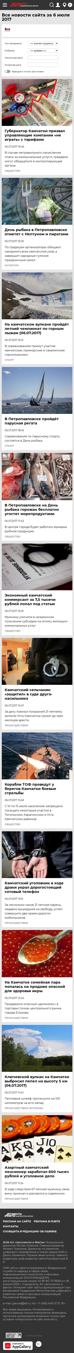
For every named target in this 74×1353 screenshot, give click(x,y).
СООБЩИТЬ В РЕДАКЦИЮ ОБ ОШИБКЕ (30, 1231)
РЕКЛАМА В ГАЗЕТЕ (47, 1221)
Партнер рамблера (33, 1336)
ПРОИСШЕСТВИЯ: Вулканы (24, 1108)
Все (7, 29)
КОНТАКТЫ (10, 1226)
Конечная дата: (13, 65)
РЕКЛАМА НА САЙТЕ (17, 1221)
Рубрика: (10, 50)
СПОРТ (9, 360)
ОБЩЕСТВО (12, 171)
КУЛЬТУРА (12, 265)
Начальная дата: (14, 57)
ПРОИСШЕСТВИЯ (16, 725)
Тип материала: (13, 43)
